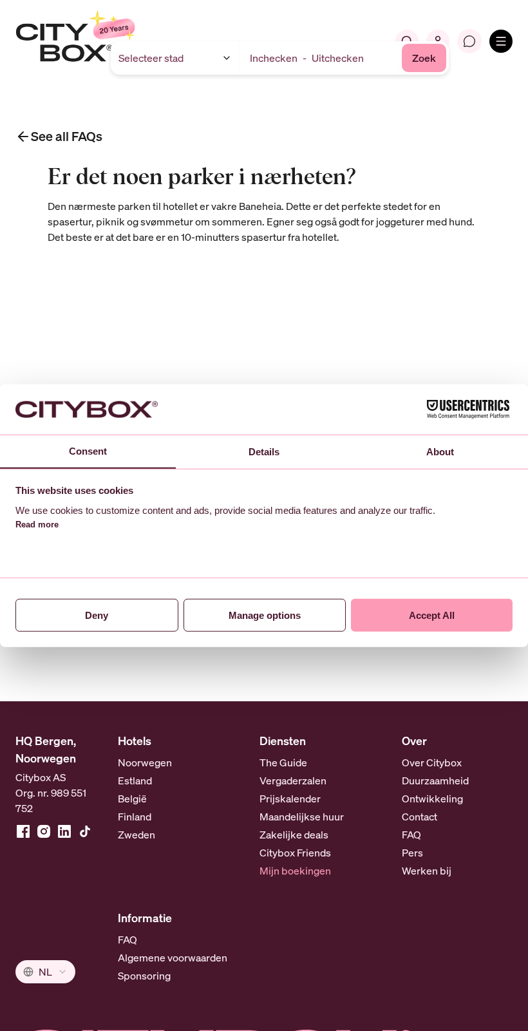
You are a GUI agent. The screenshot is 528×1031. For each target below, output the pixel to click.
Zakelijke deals (293, 835)
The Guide (283, 762)
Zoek (424, 58)
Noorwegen (145, 762)
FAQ (411, 835)
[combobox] (45, 971)
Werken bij (426, 871)
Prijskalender (290, 798)
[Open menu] (501, 41)
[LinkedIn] (64, 831)
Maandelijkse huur (301, 816)
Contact (419, 816)
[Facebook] (23, 831)
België (132, 798)
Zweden (136, 835)
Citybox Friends (295, 853)
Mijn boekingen (295, 871)
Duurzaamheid (435, 780)
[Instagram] (44, 831)
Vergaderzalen (292, 780)
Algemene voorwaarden (172, 958)
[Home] (106, 41)
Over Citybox (432, 762)
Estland (135, 780)
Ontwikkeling (432, 798)
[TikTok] (85, 831)
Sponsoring (144, 976)
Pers (412, 853)
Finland (134, 816)
